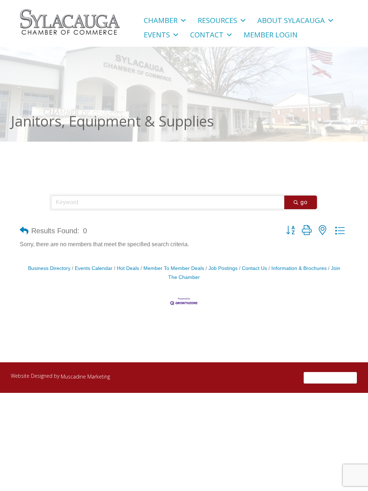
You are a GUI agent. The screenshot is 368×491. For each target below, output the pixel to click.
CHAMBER (161, 19)
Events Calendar (93, 268)
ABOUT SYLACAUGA (291, 19)
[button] (24, 230)
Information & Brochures (299, 268)
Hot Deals (128, 268)
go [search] (304, 202)
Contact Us (254, 268)
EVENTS (157, 34)
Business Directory (49, 268)
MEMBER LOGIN (271, 34)
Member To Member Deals (173, 268)
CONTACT (207, 34)
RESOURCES (217, 19)
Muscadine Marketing (85, 376)
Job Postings (223, 268)
